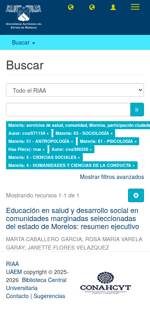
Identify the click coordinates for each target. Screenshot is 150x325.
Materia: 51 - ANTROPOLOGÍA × (40, 141)
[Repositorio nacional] (108, 281)
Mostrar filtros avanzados (112, 177)
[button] (71, 7)
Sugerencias (49, 296)
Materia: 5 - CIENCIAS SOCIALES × (44, 157)
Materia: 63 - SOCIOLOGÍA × (84, 133)
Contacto (17, 296)
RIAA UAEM (15, 268)
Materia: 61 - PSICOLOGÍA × (108, 141)
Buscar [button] (21, 42)
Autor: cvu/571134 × (28, 133)
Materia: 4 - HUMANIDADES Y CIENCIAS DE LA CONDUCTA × (71, 165)
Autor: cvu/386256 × (72, 149)
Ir (137, 110)
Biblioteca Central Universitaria (36, 284)
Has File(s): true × (26, 149)
